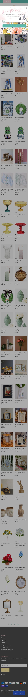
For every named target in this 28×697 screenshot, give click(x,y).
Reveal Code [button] (14, 26)
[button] (26, 8)
